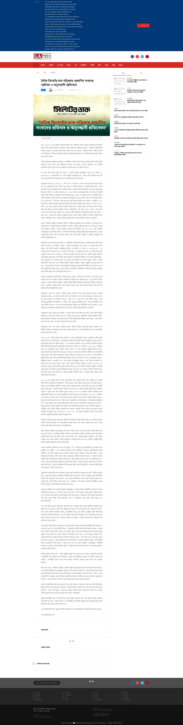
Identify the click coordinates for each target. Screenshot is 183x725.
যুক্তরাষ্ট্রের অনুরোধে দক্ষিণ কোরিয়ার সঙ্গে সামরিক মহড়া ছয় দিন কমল (60, 49)
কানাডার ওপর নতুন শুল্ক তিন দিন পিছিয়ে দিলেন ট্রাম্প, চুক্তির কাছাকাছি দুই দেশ (62, 46)
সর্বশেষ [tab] (122, 73)
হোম (38, 72)
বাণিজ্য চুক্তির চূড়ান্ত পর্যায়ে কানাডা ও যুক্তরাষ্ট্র (55, 31)
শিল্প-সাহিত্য (127, 700)
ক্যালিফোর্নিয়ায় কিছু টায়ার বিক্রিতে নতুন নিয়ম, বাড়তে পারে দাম (58, 36)
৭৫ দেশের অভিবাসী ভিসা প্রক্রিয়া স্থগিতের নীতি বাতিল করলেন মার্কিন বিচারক (62, 17)
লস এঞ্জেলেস (60, 65)
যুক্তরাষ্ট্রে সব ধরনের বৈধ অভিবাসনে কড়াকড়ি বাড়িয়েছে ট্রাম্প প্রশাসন (60, 19)
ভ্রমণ (126, 695)
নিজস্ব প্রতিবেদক (58, 90)
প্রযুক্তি (126, 697)
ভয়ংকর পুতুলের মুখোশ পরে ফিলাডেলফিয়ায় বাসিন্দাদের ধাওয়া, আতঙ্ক (60, 41)
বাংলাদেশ (43, 65)
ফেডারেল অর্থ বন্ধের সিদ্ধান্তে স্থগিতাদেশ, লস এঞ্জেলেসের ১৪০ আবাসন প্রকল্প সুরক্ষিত (64, 22)
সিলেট (45, 72)
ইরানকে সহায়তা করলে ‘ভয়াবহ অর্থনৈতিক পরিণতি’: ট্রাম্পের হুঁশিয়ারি (60, 34)
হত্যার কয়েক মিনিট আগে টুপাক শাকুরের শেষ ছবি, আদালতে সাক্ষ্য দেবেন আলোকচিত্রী (63, 26)
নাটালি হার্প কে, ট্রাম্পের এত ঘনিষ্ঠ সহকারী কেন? (55, 29)
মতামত (106, 65)
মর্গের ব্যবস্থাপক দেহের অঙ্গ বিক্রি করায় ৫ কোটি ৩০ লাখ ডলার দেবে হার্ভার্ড (61, 44)
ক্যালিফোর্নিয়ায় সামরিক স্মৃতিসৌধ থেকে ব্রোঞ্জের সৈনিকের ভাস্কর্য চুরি (59, 7)
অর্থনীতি (92, 65)
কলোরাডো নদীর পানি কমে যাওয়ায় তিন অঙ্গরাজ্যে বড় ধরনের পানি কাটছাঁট (60, 4)
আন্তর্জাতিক (83, 65)
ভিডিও (99, 65)
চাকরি (113, 65)
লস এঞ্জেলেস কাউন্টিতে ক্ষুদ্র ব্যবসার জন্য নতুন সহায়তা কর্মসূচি (58, 2)
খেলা (75, 65)
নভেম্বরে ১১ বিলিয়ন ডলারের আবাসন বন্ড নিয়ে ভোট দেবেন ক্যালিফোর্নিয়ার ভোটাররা (63, 24)
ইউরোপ (37, 697)
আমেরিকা (51, 65)
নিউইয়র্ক (67, 693)
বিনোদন (69, 65)
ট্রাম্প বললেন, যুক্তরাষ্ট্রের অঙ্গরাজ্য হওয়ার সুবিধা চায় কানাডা (58, 12)
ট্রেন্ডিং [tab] (141, 73)
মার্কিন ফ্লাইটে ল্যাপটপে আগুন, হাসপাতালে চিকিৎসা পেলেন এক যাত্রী (60, 9)
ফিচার (125, 693)
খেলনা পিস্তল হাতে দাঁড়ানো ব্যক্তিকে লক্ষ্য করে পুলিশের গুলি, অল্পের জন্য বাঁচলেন (62, 39)
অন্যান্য (121, 65)
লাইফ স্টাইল (98, 700)
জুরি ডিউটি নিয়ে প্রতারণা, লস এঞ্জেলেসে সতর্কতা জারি (56, 14)
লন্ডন (66, 697)
